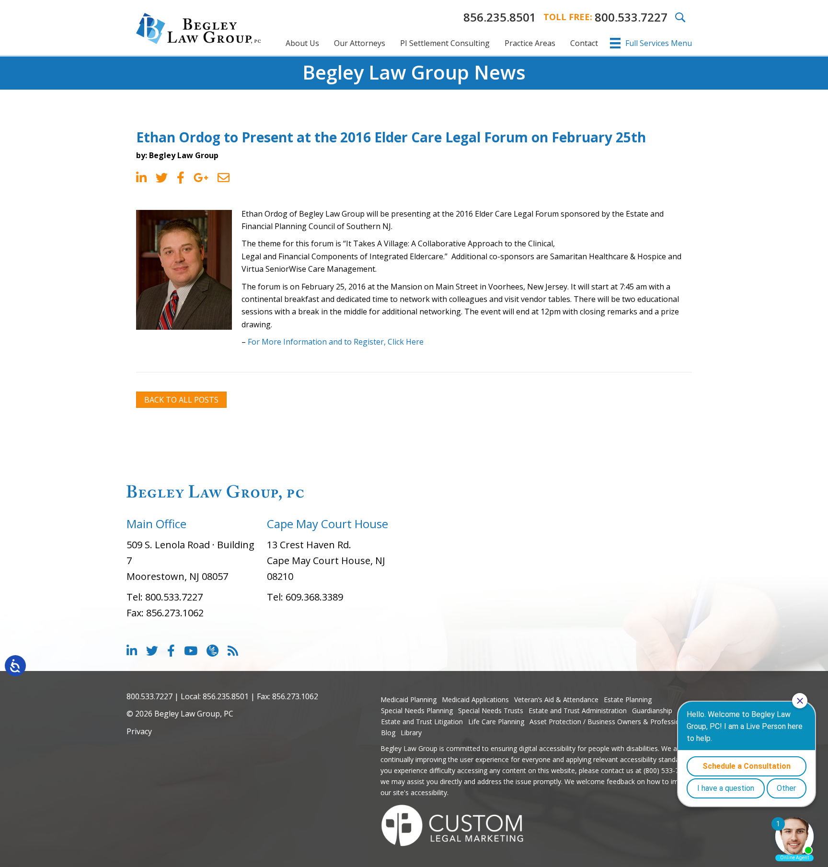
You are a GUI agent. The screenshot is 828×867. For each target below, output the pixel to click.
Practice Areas (530, 43)
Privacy (139, 731)
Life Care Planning (496, 721)
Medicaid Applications (475, 699)
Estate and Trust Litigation (422, 721)
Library (411, 732)
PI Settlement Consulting (445, 43)
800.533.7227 (631, 17)
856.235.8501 (499, 17)
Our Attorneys (359, 43)
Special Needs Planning (417, 710)
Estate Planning (628, 699)
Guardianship (652, 710)
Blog (388, 732)
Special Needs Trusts (490, 710)
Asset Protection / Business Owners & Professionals (610, 721)
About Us (302, 43)
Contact (584, 43)
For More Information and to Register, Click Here (336, 341)
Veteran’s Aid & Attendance (556, 699)
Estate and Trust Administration (578, 710)
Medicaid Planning (408, 699)
